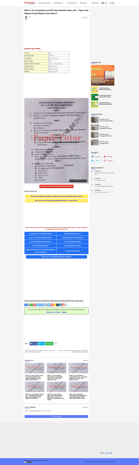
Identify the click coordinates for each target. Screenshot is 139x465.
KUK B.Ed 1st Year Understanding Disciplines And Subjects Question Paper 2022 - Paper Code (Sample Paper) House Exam (106, 120)
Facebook (34, 343)
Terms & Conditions (99, 461)
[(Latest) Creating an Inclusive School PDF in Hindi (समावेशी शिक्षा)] (94, 90)
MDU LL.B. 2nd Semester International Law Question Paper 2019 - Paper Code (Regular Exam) (55, 377)
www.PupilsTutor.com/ (43, 460)
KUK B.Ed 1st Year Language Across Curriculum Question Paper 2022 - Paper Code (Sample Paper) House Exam (107, 142)
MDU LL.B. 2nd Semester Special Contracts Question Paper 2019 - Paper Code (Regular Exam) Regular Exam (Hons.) (55, 397)
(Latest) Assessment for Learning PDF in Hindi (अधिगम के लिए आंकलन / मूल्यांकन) (105, 96)
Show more (85, 360)
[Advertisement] (56, 33)
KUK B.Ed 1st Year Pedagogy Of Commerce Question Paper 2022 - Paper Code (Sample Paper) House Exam (106, 135)
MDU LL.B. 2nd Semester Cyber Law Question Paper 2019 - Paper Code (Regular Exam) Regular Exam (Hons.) (34, 377)
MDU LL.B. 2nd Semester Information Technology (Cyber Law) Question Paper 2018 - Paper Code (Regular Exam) (78, 396)
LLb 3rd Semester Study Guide (40, 241)
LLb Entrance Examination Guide (40, 233)
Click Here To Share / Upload (56, 312)
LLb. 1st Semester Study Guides (40, 237)
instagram (110, 160)
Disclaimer (112, 461)
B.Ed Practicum (58, 3)
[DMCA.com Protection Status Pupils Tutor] (27, 462)
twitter (98, 160)
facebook (97, 156)
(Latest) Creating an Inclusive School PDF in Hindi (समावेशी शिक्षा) (105, 88)
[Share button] (56, 343)
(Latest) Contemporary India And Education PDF (105, 103)
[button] (102, 3)
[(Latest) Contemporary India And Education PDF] (94, 104)
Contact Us (90, 461)
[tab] (44, 3)
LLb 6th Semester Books (72, 245)
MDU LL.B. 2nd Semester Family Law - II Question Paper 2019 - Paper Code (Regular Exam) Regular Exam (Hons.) (34, 396)
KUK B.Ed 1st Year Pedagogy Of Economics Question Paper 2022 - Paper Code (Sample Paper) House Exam (106, 127)
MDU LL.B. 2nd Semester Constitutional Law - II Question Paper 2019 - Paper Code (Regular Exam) (78, 377)
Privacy (107, 461)
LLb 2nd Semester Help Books (72, 237)
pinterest (109, 156)
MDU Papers (95, 3)
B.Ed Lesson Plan (72, 3)
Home (85, 461)
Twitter (42, 343)
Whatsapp (50, 343)
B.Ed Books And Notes (44, 3)
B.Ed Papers (83, 3)
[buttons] (101, 453)
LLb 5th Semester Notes (40, 245)
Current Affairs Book (72, 251)
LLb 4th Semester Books (72, 241)
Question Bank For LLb (73, 233)
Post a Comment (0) (56, 416)
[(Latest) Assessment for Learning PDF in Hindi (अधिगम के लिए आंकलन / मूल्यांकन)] (94, 97)
